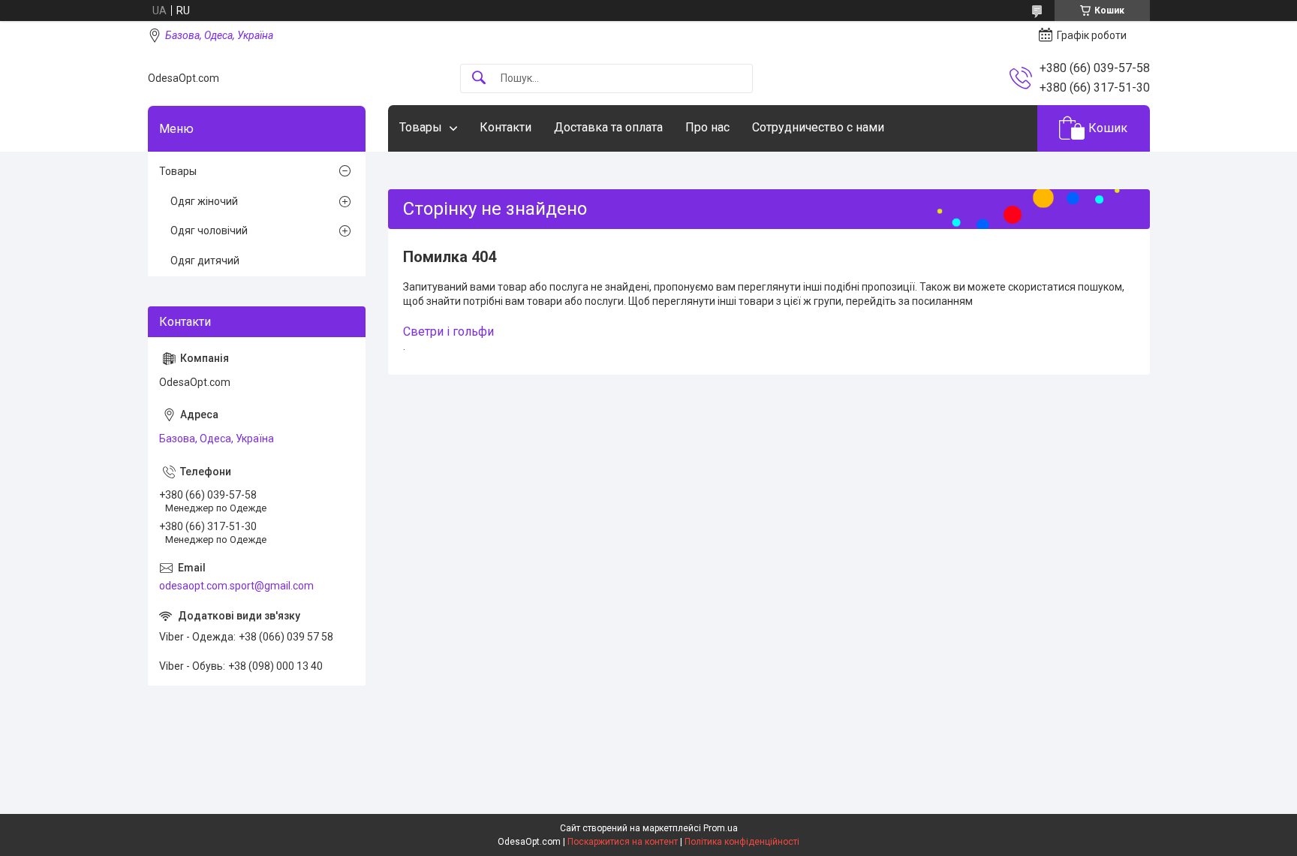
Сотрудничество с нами (818, 127)
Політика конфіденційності (742, 841)
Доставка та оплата (608, 127)
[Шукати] (478, 78)
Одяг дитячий (204, 261)
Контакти (505, 127)
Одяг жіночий (204, 201)
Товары (420, 127)
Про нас (707, 127)
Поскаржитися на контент (622, 841)
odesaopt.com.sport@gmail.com (236, 586)
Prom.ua (720, 828)
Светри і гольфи (448, 331)
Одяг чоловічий (209, 231)
